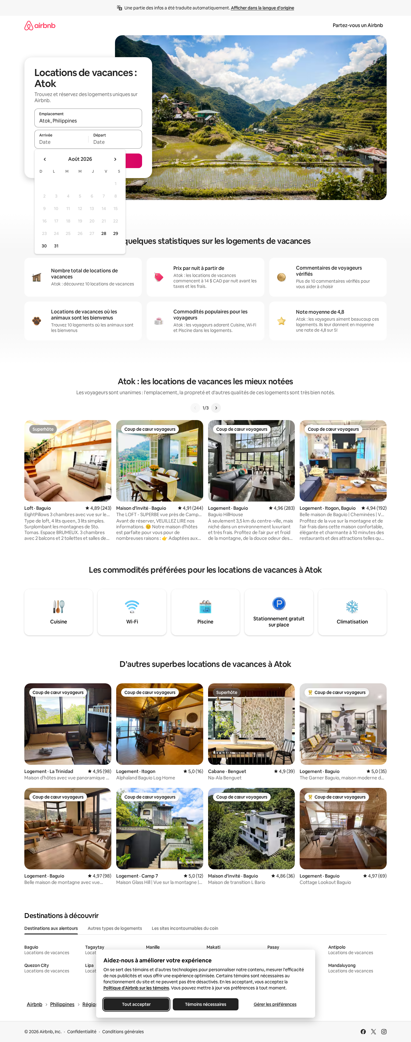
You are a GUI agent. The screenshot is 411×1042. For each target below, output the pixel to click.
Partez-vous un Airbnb (358, 25)
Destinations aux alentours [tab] (51, 928)
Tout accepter (136, 1004)
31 (56, 246)
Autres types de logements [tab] (115, 928)
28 (103, 233)
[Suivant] (216, 408)
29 (115, 233)
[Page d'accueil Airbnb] (39, 25)
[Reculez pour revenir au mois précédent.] (45, 159)
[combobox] (88, 120)
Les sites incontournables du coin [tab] (185, 928)
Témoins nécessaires (205, 1004)
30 (44, 246)
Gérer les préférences (274, 1004)
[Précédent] (195, 408)
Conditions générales (123, 1031)
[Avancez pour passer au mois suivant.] (115, 159)
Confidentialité (81, 1031)
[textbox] (61, 142)
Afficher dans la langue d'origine (262, 8)
